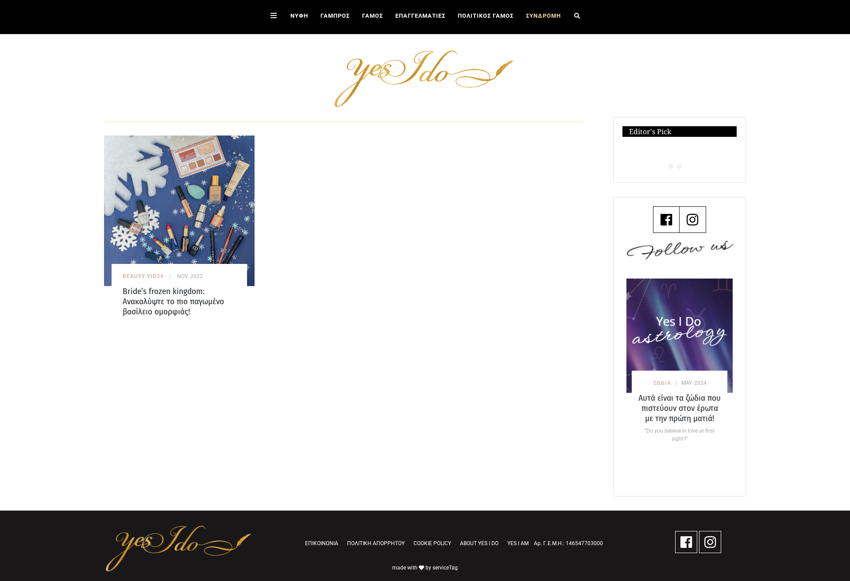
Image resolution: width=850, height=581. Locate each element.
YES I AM (518, 543)
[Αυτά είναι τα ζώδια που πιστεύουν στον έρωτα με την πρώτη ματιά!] (679, 335)
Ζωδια (662, 383)
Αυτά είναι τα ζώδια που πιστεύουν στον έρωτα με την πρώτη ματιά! (679, 408)
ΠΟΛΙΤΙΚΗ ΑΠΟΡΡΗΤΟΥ (376, 543)
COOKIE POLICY (432, 543)
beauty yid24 (143, 276)
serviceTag (445, 568)
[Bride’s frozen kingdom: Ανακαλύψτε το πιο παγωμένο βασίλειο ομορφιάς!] (179, 210)
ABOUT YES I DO (479, 543)
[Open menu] (273, 17)
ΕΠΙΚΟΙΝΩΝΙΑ (321, 543)
